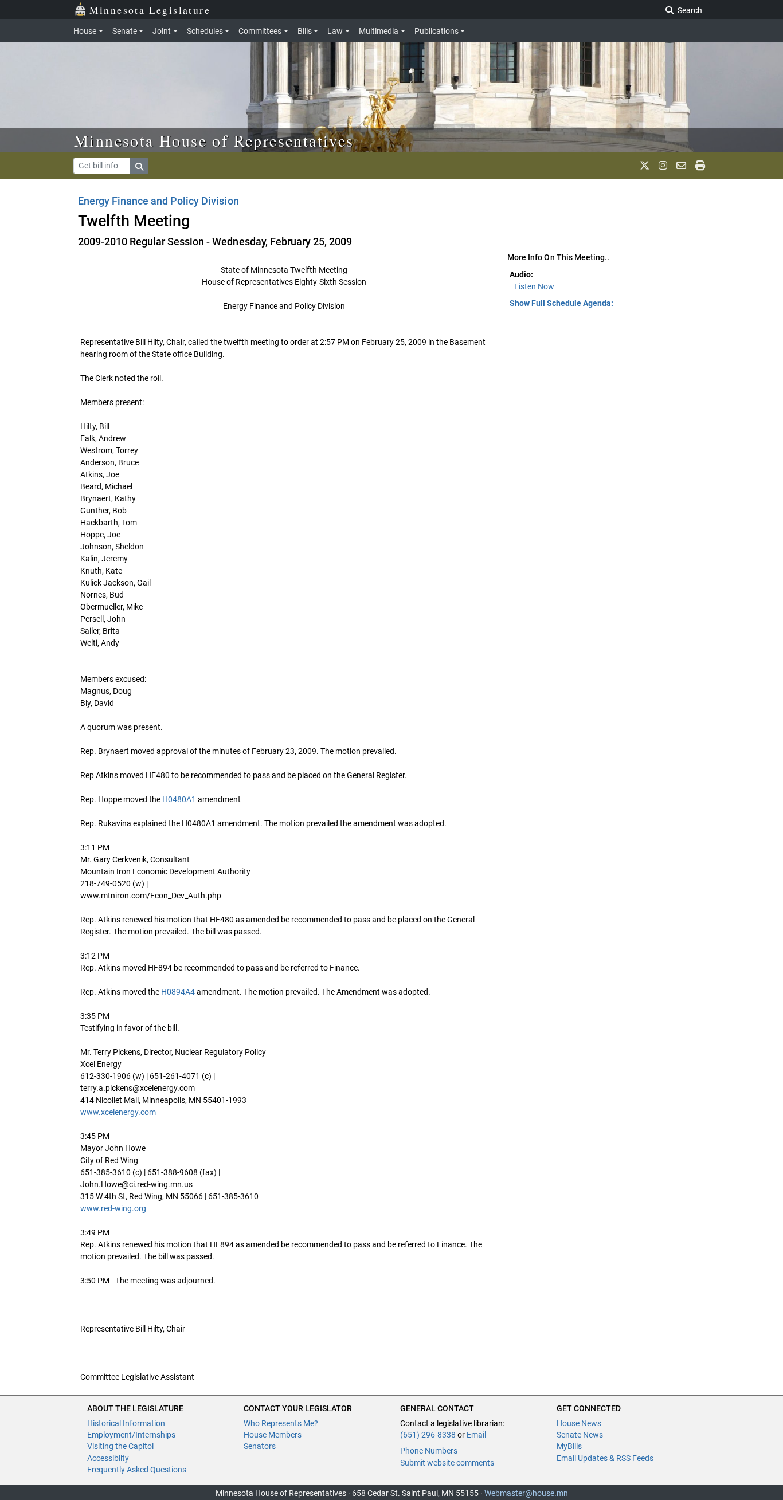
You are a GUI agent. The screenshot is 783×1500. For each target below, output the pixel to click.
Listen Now (534, 286)
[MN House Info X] (644, 165)
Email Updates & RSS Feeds (605, 1458)
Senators (260, 1446)
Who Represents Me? (281, 1423)
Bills (304, 31)
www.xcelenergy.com (118, 1112)
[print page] (700, 165)
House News (579, 1423)
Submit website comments (447, 1462)
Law (335, 31)
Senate (124, 31)
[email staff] (681, 165)
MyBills (569, 1446)
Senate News (580, 1434)
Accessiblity (108, 1458)
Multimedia (378, 31)
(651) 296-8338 (428, 1434)
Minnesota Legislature (149, 10)
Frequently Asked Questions (136, 1469)
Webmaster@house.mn (526, 1493)
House (84, 31)
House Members (273, 1434)
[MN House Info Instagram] (663, 165)
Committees (259, 31)
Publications (436, 31)
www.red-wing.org (113, 1208)
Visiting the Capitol (120, 1446)
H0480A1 (179, 799)
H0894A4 (178, 991)
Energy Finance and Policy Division (158, 201)
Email (476, 1434)
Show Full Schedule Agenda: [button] (561, 303)
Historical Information (126, 1423)
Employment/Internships (131, 1434)
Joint (161, 31)
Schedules (205, 31)
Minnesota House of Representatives (214, 140)
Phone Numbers (428, 1450)
